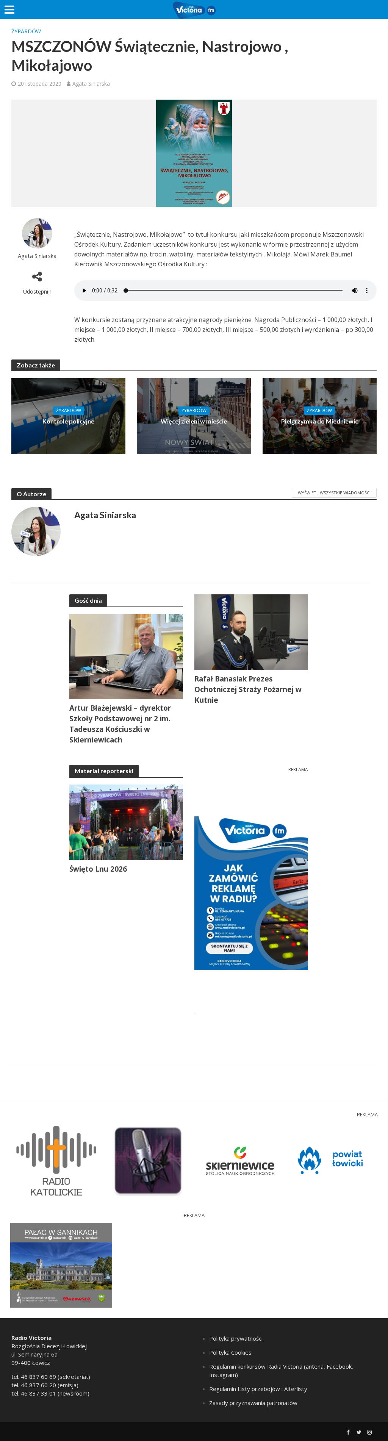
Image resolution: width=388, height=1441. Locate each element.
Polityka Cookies (230, 1352)
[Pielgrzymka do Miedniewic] (320, 415)
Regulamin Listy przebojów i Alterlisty (258, 1389)
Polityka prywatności (236, 1338)
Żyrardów (26, 31)
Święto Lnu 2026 (98, 869)
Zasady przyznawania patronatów (253, 1403)
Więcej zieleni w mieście (194, 421)
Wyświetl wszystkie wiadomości (334, 492)
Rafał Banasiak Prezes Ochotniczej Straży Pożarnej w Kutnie (248, 689)
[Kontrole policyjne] (68, 415)
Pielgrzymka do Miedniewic (319, 421)
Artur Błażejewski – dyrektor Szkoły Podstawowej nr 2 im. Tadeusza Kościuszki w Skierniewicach (120, 724)
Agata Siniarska (91, 83)
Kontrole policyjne (68, 421)
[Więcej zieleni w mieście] (194, 415)
